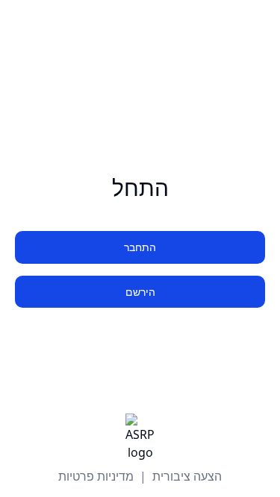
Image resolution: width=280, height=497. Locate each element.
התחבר (140, 247)
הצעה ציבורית (187, 476)
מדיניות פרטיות (96, 476)
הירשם (140, 292)
